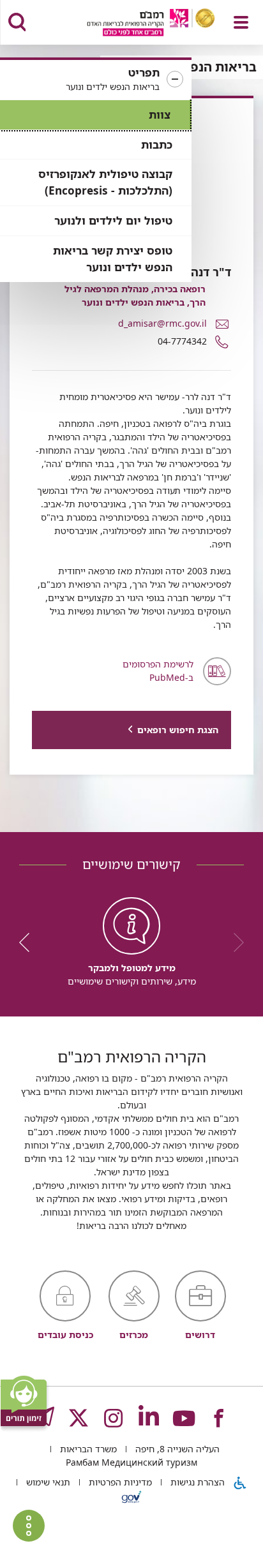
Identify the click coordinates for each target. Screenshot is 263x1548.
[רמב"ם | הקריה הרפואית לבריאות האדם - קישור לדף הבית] (135, 24)
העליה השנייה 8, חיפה (176, 1449)
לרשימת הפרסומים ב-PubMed (158, 670)
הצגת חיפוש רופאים (177, 730)
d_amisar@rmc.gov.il (162, 322)
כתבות (156, 144)
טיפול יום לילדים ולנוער (113, 220)
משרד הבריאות (87, 1449)
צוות (159, 114)
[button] (96, 80)
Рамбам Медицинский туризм (131, 1462)
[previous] (234, 942)
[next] (29, 942)
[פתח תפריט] (241, 22)
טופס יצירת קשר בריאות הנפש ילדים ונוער (112, 258)
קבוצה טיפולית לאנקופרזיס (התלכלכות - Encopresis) (105, 182)
